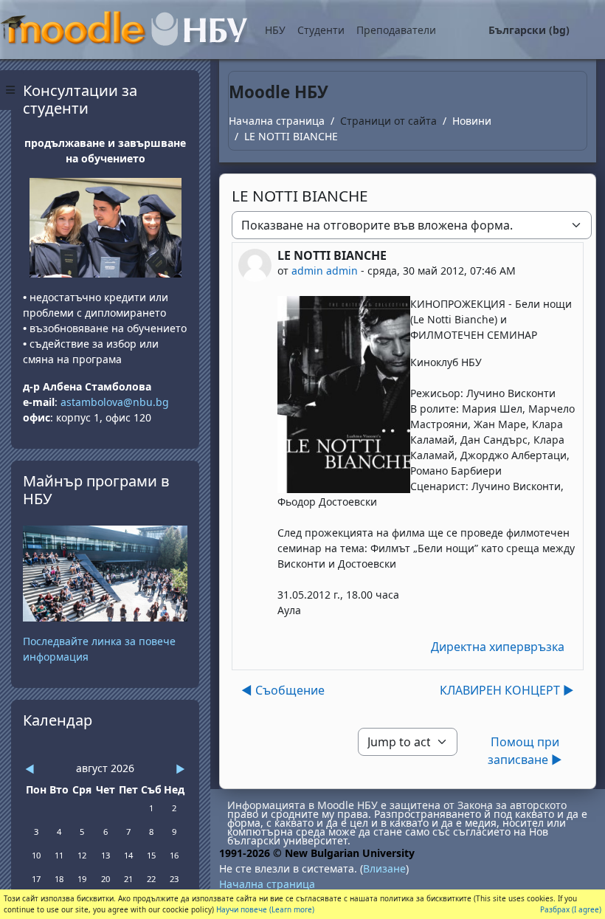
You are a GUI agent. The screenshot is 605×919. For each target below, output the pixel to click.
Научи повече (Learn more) (265, 909)
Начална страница (277, 121)
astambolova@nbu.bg (116, 402)
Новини (471, 121)
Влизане (384, 868)
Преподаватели (396, 30)
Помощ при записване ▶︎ (525, 751)
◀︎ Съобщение (283, 690)
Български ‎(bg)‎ (529, 30)
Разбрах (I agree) (570, 909)
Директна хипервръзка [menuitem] (497, 647)
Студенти (321, 30)
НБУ (275, 30)
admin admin (324, 271)
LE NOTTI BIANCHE (291, 136)
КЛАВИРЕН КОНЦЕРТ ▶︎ (507, 690)
